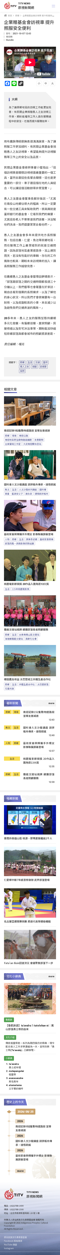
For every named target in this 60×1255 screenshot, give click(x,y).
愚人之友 (24, 366)
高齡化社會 (31, 638)
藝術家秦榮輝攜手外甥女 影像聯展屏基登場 (28, 534)
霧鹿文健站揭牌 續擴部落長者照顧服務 (26, 629)
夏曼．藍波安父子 (14, 493)
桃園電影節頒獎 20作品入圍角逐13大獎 (26, 584)
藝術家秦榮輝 (46, 539)
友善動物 (38, 439)
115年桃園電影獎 (20, 589)
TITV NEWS (24, 3)
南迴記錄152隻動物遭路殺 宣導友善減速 (27, 430)
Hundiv (10, 40)
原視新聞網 (26, 7)
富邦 (45, 362)
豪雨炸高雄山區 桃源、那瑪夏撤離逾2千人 (28, 838)
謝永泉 (28, 493)
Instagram (9, 1248)
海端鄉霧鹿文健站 (14, 638)
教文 (7, 489)
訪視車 (43, 366)
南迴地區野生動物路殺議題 (18, 439)
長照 (22, 371)
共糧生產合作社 (27, 684)
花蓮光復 (9, 688)
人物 (7, 539)
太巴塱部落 (42, 684)
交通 (37, 362)
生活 (30, 362)
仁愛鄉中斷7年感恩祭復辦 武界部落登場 (27, 880)
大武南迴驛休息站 (32, 444)
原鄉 (22, 362)
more (20, 1171)
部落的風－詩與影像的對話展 (19, 543)
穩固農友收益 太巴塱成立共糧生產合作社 (27, 679)
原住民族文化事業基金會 (15, 1237)
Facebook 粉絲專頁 (13, 1240)
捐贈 (34, 366)
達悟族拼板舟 (41, 493)
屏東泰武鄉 (31, 539)
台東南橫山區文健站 (29, 634)
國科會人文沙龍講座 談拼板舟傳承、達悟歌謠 (30, 484)
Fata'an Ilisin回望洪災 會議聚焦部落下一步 (28, 963)
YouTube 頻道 (10, 1244)
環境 (14, 435)
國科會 (43, 489)
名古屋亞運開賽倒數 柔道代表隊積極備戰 (27, 921)
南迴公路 (23, 435)
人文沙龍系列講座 (28, 489)
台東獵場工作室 (13, 444)
